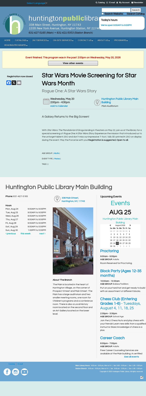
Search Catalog (135, 14)
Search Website (114, 14)
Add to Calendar (59, 106)
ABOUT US (103, 40)
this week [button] (26, 233)
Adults (56, 153)
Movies (57, 159)
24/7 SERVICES (39, 40)
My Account (124, 2)
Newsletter (138, 2)
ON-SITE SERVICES (62, 40)
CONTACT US (85, 40)
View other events (73, 63)
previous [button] (11, 233)
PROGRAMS (120, 40)
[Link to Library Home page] (53, 24)
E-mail (112, 2)
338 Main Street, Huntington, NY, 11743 (73, 199)
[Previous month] (110, 225)
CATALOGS (21, 40)
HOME (7, 40)
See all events (131, 357)
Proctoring (109, 251)
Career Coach (112, 338)
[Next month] (130, 225)
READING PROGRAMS (15, 45)
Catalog (101, 2)
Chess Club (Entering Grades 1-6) (120, 303)
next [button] (42, 233)
